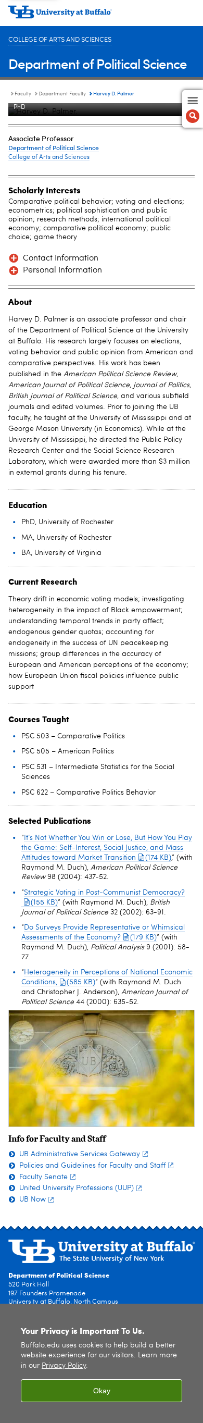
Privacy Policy (64, 1366)
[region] (101, 1363)
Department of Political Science (97, 63)
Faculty (23, 93)
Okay (101, 1391)
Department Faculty (62, 93)
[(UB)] (101, 15)
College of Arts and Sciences (59, 39)
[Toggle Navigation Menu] (192, 109)
